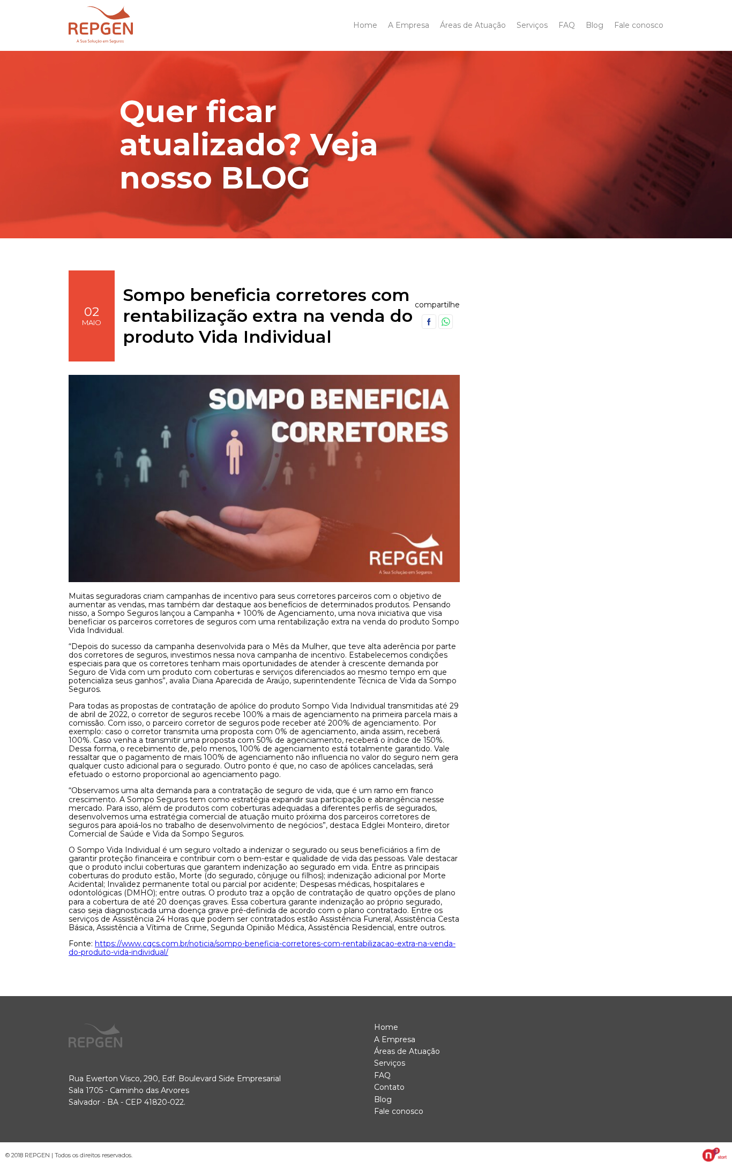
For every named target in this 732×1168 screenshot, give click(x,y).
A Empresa (408, 25)
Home (365, 25)
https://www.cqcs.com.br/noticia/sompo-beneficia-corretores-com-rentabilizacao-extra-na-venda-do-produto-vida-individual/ (262, 948)
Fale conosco (638, 25)
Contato (389, 1087)
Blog (594, 25)
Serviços (532, 25)
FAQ (566, 25)
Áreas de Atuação (473, 25)
